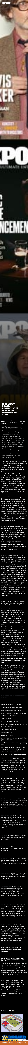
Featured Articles (4, 422)
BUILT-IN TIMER (6, 779)
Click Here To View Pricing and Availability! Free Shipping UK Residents (11, 949)
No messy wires (6, 732)
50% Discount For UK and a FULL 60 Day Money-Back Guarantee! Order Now (13, 660)
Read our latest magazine (14, 1043)
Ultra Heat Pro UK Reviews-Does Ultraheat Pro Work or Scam (10, 409)
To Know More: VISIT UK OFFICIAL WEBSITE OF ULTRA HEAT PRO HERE (13, 545)
